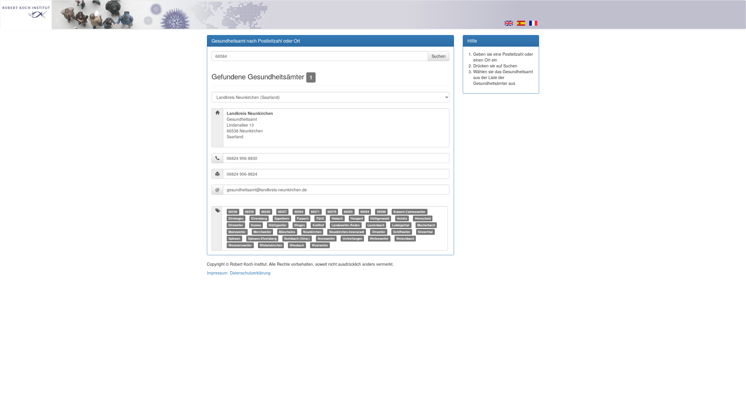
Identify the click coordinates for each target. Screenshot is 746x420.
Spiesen (234, 238)
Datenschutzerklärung (250, 273)
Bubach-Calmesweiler (409, 211)
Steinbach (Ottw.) (297, 238)
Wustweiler (320, 245)
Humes (256, 225)
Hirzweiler (235, 225)
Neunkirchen (312, 232)
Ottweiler (378, 232)
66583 (348, 211)
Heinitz (402, 218)
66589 (381, 211)
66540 (265, 211)
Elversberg (259, 218)
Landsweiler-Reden (346, 225)
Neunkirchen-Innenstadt (346, 232)
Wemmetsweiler (240, 245)
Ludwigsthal (400, 225)
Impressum (217, 273)
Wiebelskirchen (271, 245)
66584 (364, 211)
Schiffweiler (401, 232)
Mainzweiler (237, 232)
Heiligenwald (379, 218)
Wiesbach (297, 245)
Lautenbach (375, 225)
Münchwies (287, 232)
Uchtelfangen (352, 238)
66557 (282, 211)
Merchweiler (262, 232)
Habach (337, 218)
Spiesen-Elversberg (262, 238)
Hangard (357, 218)
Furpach (303, 218)
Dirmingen (235, 218)
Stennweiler (326, 238)
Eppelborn (282, 218)
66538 (232, 211)
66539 (249, 211)
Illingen (299, 225)
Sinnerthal (425, 232)
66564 (299, 211)
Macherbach (426, 225)
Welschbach (405, 238)
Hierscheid (423, 218)
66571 (315, 211)
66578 (332, 211)
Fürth (320, 218)
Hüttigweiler (277, 225)
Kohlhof (318, 225)
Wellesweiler (379, 238)
